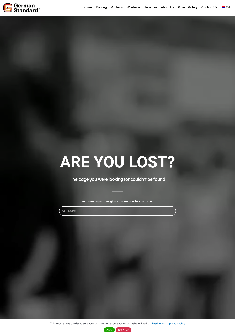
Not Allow (123, 329)
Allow (109, 329)
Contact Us (209, 7)
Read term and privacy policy (168, 323)
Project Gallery (187, 7)
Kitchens (117, 7)
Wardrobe (133, 7)
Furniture (151, 7)
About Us (167, 7)
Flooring (101, 7)
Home (87, 7)
